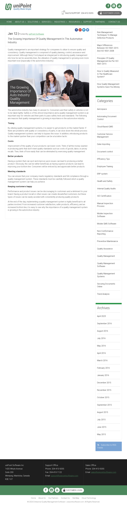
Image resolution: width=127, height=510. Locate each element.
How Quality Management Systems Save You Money (108, 85)
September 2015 (104, 405)
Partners (100, 22)
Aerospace (102, 109)
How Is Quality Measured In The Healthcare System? (108, 74)
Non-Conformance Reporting (105, 232)
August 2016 (102, 331)
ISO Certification (104, 196)
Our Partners (53, 498)
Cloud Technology (89, 498)
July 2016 (101, 338)
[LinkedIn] (113, 6)
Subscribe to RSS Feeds (106, 446)
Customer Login (111, 13)
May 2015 (101, 434)
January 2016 (103, 375)
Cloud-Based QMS (105, 126)
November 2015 (104, 390)
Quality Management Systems (106, 275)
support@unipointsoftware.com (64, 476)
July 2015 (101, 419)
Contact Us (114, 22)
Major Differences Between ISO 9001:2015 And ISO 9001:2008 (107, 48)
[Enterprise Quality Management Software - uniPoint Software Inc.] (18, 6)
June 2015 (101, 427)
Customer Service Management (105, 135)
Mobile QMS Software (106, 224)
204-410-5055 (87, 13)
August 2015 (102, 412)
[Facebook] (108, 6)
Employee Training (105, 166)
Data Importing (103, 144)
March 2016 (102, 360)
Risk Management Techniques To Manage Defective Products (107, 35)
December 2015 (104, 382)
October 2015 (103, 397)
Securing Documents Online (106, 285)
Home (9, 22)
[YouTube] (119, 6)
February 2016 (103, 368)
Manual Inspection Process (105, 204)
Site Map (75, 498)
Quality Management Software (106, 264)
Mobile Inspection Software (105, 214)
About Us (19, 22)
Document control (105, 151)
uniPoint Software (36, 34)
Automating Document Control (106, 117)
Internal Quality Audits (106, 188)
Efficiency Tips (103, 159)
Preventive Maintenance (107, 241)
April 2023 (101, 316)
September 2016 (104, 323)
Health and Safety (104, 181)
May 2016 (101, 346)
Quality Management (106, 256)
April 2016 (101, 353)
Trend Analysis (103, 294)
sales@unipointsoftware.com (103, 472)
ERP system (102, 174)
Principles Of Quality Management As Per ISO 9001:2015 (107, 61)
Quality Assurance (105, 249)
